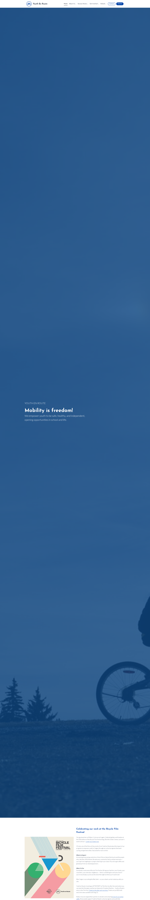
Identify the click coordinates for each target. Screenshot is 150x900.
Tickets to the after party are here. (98, 890)
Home (66, 3)
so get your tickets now (92, 841)
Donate (120, 3)
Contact (111, 3)
